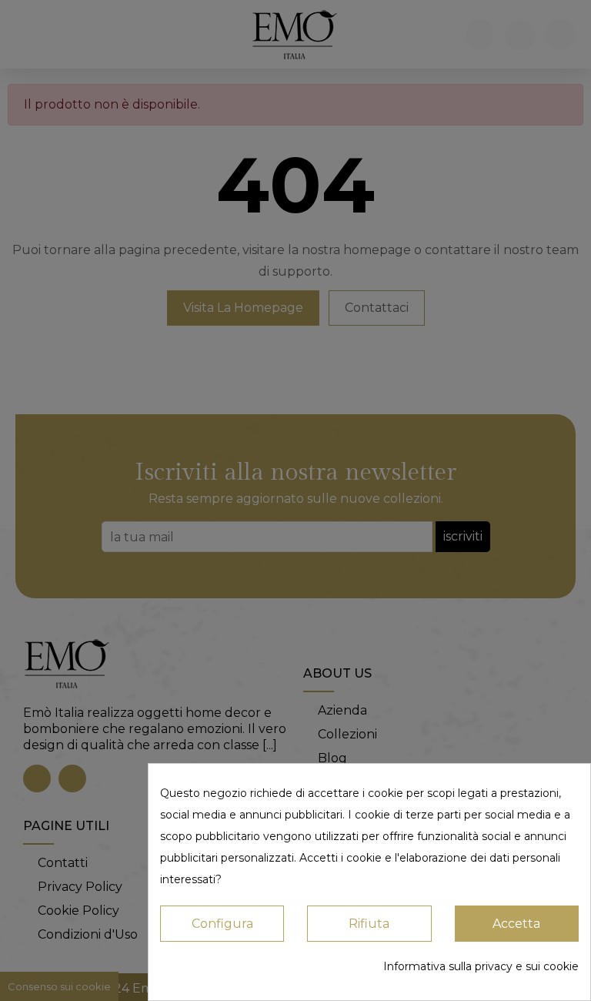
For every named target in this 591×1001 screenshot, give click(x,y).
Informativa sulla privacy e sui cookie (481, 966)
